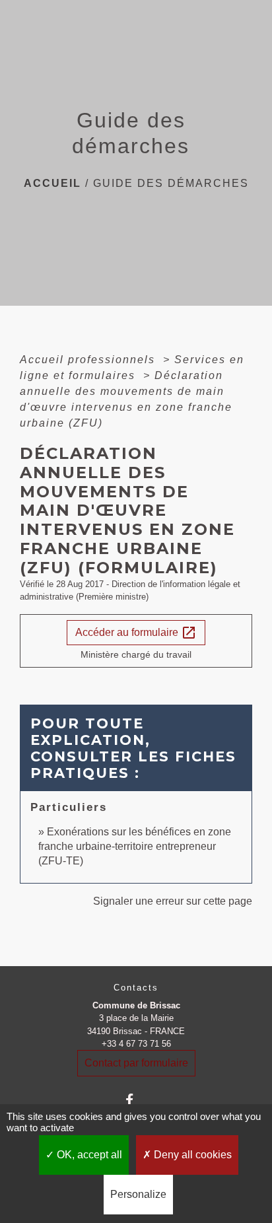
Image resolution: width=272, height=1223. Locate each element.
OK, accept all (88, 1154)
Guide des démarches (171, 183)
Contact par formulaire (136, 1062)
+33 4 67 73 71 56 (136, 1044)
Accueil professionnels (89, 359)
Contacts (136, 988)
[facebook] (135, 1100)
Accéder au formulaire (136, 633)
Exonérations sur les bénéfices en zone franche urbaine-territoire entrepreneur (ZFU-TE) (134, 846)
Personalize (138, 1194)
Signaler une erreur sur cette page (172, 901)
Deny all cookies (191, 1154)
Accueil (52, 183)
